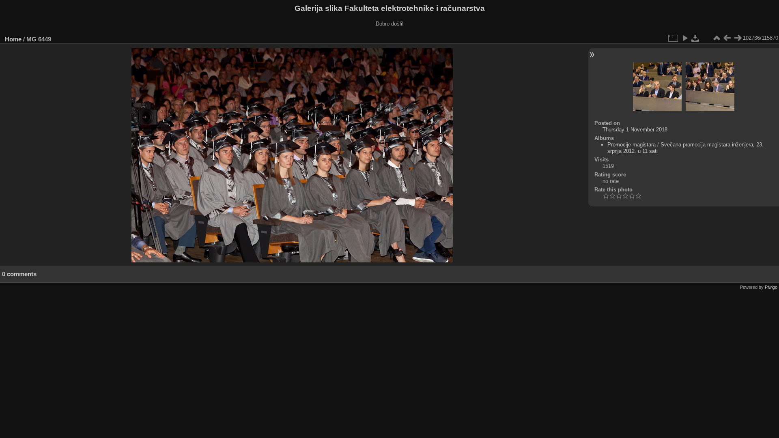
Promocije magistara (631, 145)
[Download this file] (695, 38)
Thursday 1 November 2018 (635, 130)
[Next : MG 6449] (737, 38)
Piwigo (771, 287)
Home (13, 39)
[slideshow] (685, 38)
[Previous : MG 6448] (727, 38)
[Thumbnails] (716, 38)
